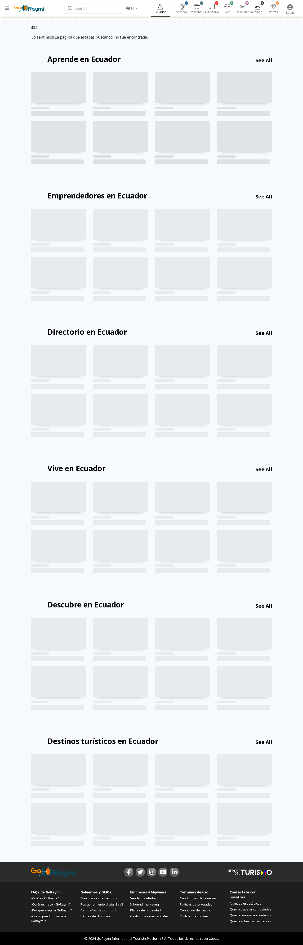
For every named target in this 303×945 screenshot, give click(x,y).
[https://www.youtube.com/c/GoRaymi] (162, 872)
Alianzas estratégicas (245, 903)
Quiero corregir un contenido (251, 915)
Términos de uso (194, 892)
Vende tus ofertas (143, 898)
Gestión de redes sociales (149, 916)
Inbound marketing (144, 904)
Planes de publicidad (145, 910)
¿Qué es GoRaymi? (45, 898)
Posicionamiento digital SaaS (101, 904)
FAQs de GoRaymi (46, 892)
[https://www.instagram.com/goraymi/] (151, 872)
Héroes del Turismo (95, 916)
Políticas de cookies (194, 916)
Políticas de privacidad (196, 904)
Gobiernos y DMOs (95, 892)
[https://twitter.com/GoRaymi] (140, 872)
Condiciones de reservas (198, 898)
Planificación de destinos (98, 898)
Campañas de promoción (99, 910)
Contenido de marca (195, 910)
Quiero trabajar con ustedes (250, 909)
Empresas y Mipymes (148, 892)
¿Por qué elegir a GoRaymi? (51, 910)
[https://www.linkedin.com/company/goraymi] (174, 872)
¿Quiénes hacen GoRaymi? (51, 904)
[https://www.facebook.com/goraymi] (128, 872)
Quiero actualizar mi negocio (251, 921)
